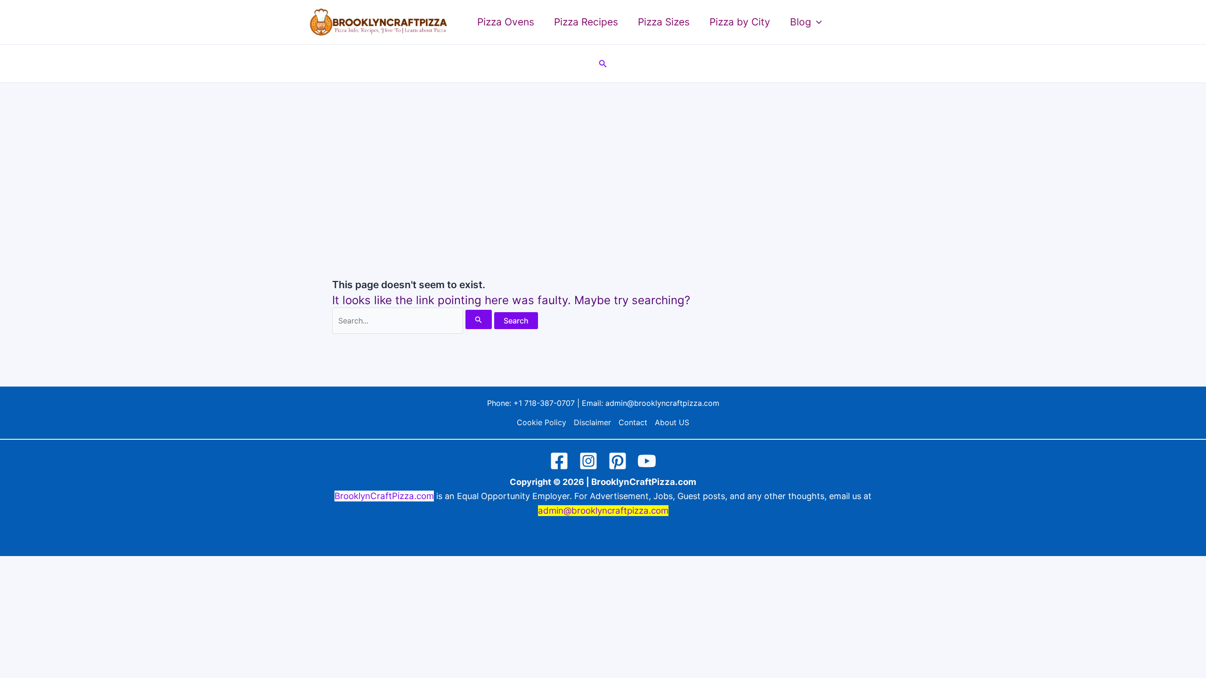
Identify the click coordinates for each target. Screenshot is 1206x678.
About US (672, 422)
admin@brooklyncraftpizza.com (662, 403)
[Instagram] (588, 461)
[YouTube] (646, 461)
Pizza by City (739, 22)
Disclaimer (592, 422)
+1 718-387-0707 (544, 403)
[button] (816, 22)
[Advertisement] (603, 153)
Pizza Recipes (586, 22)
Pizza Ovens (505, 22)
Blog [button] (800, 22)
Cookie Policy (541, 422)
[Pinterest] (617, 461)
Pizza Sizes (664, 22)
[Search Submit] (478, 319)
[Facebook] (559, 461)
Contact (633, 422)
